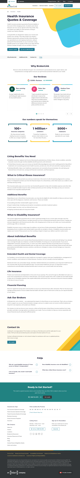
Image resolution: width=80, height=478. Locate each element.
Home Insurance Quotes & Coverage (16, 411)
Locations (51, 5)
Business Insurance (12, 416)
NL (40, 409)
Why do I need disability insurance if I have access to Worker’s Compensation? (21, 365)
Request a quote (13, 49)
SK (57, 409)
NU (47, 409)
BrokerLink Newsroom (12, 434)
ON (50, 409)
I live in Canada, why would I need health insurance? (20, 372)
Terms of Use (10, 453)
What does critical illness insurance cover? (54, 370)
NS (45, 409)
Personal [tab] (12, 1)
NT (42, 409)
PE (52, 409)
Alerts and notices (12, 445)
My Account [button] (68, 5)
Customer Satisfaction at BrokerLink (16, 455)
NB (37, 409)
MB (35, 409)
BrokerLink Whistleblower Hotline (53, 453)
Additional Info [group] (23, 57)
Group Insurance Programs (14, 418)
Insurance (9, 420)
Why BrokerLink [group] (11, 57)
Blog (64, 1)
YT (59, 409)
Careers (9, 429)
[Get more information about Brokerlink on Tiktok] (42, 434)
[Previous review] (67, 113)
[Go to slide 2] (38, 113)
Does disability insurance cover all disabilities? (55, 364)
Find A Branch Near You (36, 412)
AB (30, 409)
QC (55, 409)
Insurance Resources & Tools (14, 436)
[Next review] (71, 113)
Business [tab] (22, 1)
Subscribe (55, 429)
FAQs (8, 440)
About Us (9, 427)
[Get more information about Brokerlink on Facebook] (31, 434)
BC (32, 409)
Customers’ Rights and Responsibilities (36, 455)
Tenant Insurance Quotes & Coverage (16, 414)
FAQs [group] (40, 57)
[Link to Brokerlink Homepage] (8, 11)
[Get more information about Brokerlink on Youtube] (36, 434)
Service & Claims (44, 5)
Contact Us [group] (33, 57)
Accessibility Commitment (36, 453)
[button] (59, 1)
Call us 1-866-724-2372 (27, 49)
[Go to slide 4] (41, 113)
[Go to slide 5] (43, 113)
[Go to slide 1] (36, 113)
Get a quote (58, 5)
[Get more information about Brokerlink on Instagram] (39, 434)
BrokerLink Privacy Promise (22, 453)
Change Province (52, 1)
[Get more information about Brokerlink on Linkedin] (34, 434)
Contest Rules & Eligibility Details (15, 443)
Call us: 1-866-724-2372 (38, 429)
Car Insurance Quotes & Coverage (15, 409)
